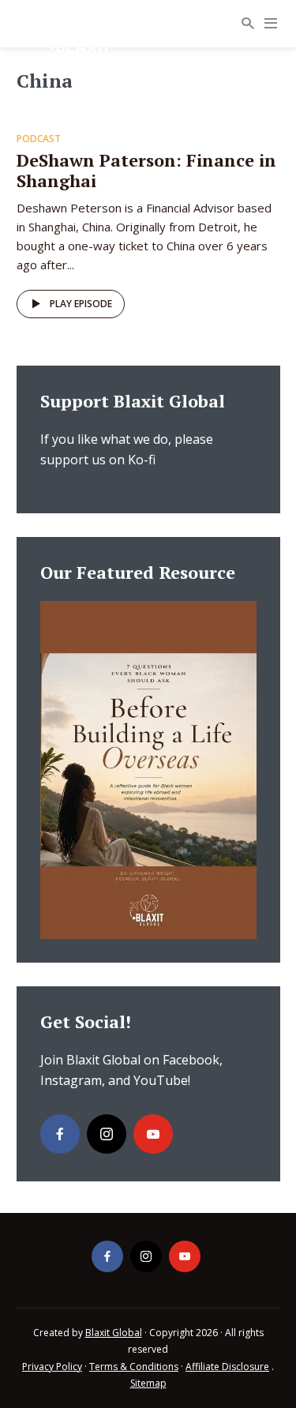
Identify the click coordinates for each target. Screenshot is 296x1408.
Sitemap (148, 1383)
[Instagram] (106, 1134)
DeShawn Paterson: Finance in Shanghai (146, 170)
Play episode (81, 303)
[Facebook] (60, 1134)
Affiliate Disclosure (227, 1366)
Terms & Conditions (133, 1366)
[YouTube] (153, 1134)
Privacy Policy (52, 1366)
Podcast (39, 138)
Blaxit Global (113, 1332)
